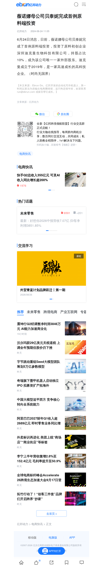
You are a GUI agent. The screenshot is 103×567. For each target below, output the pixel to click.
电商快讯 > (38, 524)
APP (72, 537)
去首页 (50, 513)
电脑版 (53, 537)
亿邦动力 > (24, 524)
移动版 (32, 537)
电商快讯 (25, 154)
